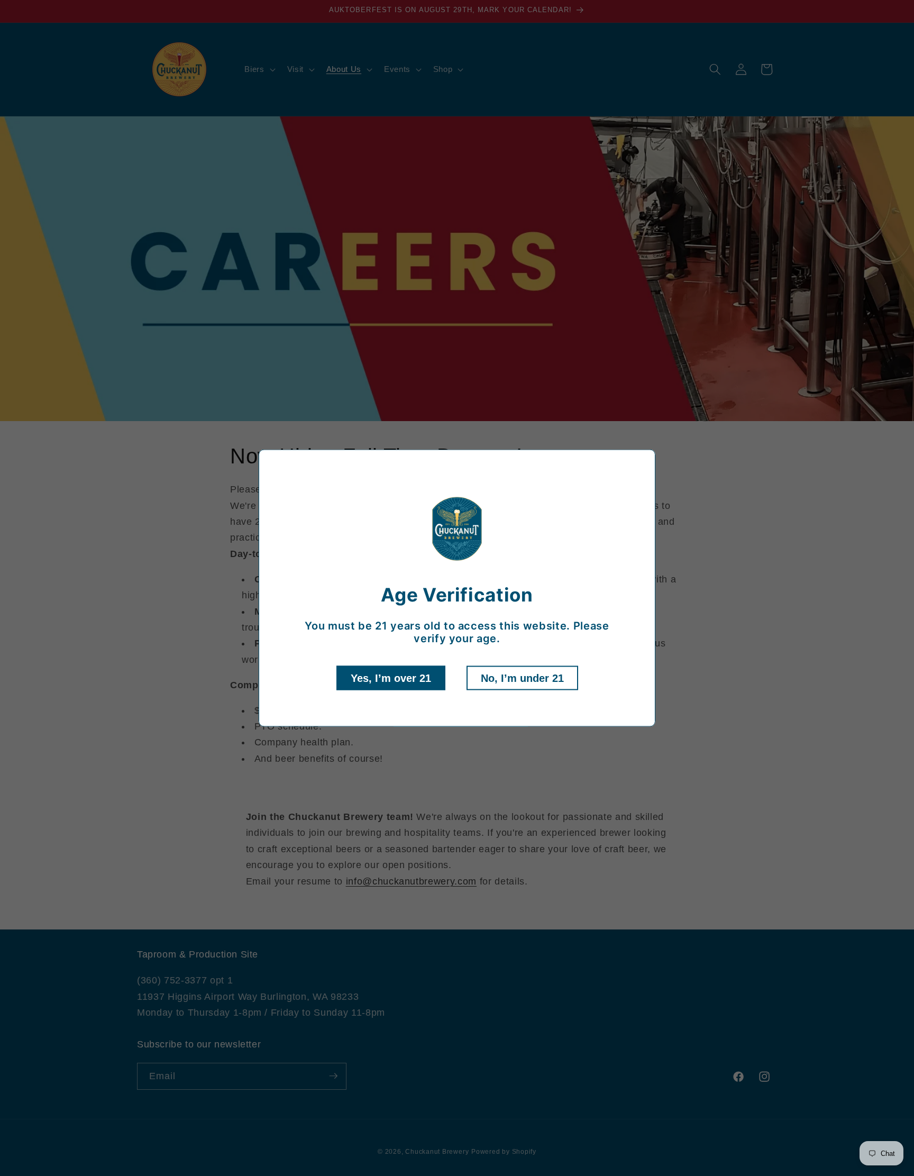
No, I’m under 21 (522, 678)
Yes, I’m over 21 (391, 678)
